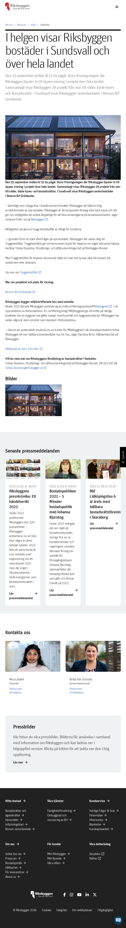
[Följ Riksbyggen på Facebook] (64, 894)
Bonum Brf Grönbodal (18, 292)
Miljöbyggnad (100, 306)
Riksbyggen (37, 219)
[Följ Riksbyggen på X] (95, 894)
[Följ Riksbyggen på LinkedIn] (87, 894)
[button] (33, 400)
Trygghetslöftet (28, 272)
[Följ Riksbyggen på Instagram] (71, 894)
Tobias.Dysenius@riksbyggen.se (24, 368)
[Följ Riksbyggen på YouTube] (79, 894)
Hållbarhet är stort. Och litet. (22, 349)
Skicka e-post (15, 688)
